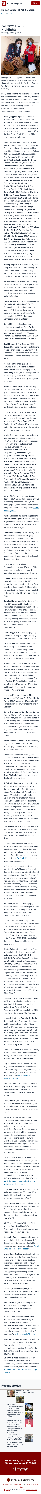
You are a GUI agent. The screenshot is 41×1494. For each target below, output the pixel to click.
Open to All (28, 1484)
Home (3, 14)
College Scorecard (18, 1484)
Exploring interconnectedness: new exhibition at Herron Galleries (15, 1407)
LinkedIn (25, 1469)
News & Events (12, 14)
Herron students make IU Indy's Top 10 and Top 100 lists (16, 1437)
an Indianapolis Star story (25, 1334)
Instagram (20, 1469)
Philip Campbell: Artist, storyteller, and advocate (25, 1392)
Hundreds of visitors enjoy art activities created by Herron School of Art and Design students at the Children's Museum (15, 1426)
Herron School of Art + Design (18, 10)
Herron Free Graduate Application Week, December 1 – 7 (15, 1415)
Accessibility (7, 1484)
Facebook (15, 1469)
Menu (35, 3)
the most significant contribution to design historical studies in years (20, 1181)
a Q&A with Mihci (22, 858)
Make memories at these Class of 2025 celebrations (15, 1445)
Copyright (7, 1490)
